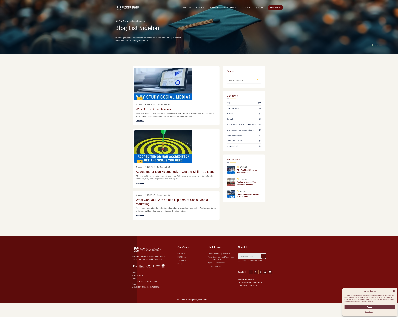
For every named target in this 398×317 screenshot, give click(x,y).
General (230, 119)
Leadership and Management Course (240, 130)
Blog (139, 99)
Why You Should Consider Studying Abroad (247, 171)
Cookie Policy (369, 312)
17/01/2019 (151, 104)
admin (140, 104)
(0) (165, 104)
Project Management (234, 135)
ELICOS (230, 114)
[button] (394, 291)
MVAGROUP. (203, 300)
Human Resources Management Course (241, 124)
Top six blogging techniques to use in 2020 (248, 195)
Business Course (233, 108)
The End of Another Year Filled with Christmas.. (246, 183)
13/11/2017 (151, 195)
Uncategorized (232, 146)
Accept (369, 307)
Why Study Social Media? (153, 109)
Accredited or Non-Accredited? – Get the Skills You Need (175, 171)
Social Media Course (234, 141)
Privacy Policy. (257, 260)
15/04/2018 (151, 167)
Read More (140, 121)
